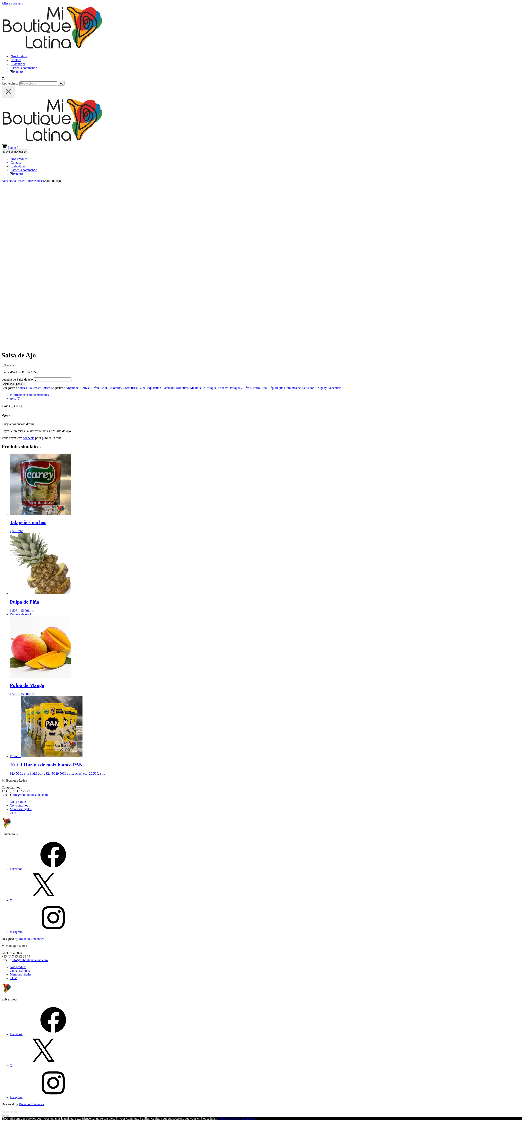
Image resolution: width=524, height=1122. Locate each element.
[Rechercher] (3, 79)
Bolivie (85, 388)
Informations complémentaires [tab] (29, 395)
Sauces (39, 180)
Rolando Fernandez (31, 939)
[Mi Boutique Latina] (52, 49)
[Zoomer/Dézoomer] (3, 1112)
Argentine (72, 388)
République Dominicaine (284, 388)
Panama (223, 388)
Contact (16, 60)
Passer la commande (24, 68)
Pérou (247, 388)
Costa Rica (130, 388)
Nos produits (18, 801)
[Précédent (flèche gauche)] (3, 1115)
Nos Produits (19, 56)
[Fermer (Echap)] (15, 1112)
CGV (13, 812)
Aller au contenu (12, 3)
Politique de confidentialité (238, 1118)
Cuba (142, 388)
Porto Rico (260, 388)
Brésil (95, 388)
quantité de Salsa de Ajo (17, 379)
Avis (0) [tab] (15, 398)
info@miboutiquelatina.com (30, 794)
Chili (104, 388)
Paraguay (236, 388)
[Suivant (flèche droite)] (7, 1115)
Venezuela (334, 388)
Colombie (114, 388)
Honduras (182, 388)
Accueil (7, 180)
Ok (219, 1118)
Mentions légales (21, 809)
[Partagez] (11, 1112)
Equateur (153, 388)
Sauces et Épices (23, 180)
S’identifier (18, 64)
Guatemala (167, 388)
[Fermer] (8, 92)
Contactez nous (20, 805)
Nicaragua (210, 388)
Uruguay (320, 388)
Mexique (196, 388)
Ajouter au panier (13, 383)
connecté (28, 438)
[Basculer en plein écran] (7, 1112)
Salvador (308, 388)
